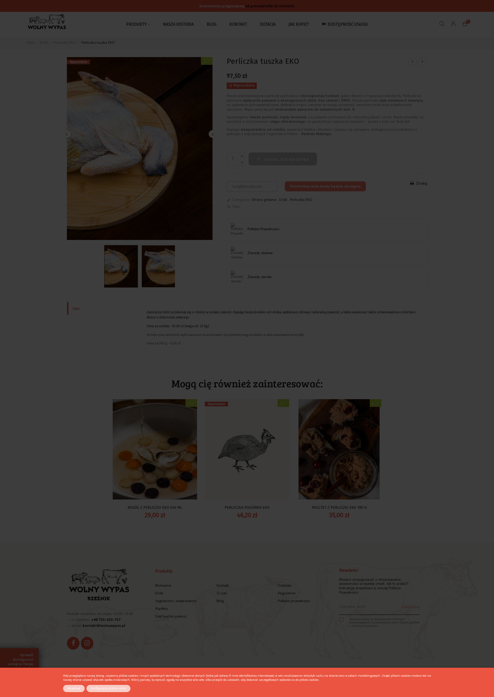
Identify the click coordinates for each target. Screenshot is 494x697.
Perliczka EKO (301, 200)
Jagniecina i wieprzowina (175, 601)
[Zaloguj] (453, 24)
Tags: (234, 207)
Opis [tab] (76, 308)
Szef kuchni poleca (170, 617)
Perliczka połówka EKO (247, 507)
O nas (222, 593)
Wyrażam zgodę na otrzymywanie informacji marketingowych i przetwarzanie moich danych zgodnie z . (384, 623)
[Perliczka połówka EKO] (412, 61)
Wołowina (163, 586)
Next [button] (212, 134)
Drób (283, 200)
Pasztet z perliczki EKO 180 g (339, 507)
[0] (465, 25)
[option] (140, 148)
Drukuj (421, 184)
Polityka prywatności (294, 601)
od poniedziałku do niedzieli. (270, 5)
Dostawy (285, 586)
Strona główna (264, 200)
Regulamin (287, 593)
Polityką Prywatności (364, 626)
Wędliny (161, 609)
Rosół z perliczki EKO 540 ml (155, 507)
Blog (220, 601)
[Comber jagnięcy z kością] (422, 61)
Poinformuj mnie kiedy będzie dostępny (325, 187)
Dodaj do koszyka (285, 160)
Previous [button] (67, 134)
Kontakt (223, 586)
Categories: (239, 200)
